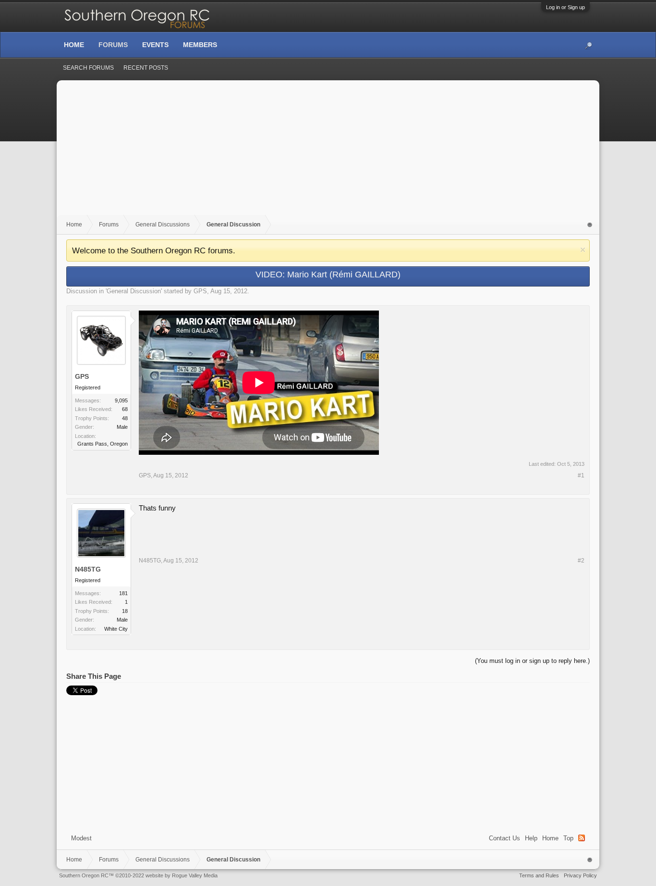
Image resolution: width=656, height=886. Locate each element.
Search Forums (88, 67)
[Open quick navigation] (590, 225)
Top (568, 838)
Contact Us (504, 838)
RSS (581, 838)
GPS (200, 291)
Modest (81, 838)
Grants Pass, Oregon (102, 444)
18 (125, 611)
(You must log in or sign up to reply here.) (532, 660)
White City (116, 629)
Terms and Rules (539, 875)
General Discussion (134, 291)
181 (123, 593)
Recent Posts (145, 67)
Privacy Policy (580, 875)
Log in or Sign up (565, 7)
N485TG (88, 569)
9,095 (121, 400)
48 (125, 418)
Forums (113, 45)
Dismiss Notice (582, 249)
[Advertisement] (328, 152)
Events (155, 45)
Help (531, 838)
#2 (581, 560)
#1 (581, 475)
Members (200, 45)
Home (550, 838)
